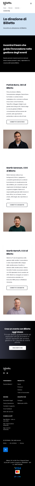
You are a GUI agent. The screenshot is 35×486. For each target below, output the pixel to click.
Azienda (17, 8)
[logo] (7, 368)
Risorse (10, 8)
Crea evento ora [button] (17, 348)
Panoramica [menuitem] (7, 380)
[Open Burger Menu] (31, 3)
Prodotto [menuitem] (21, 380)
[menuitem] (7, 384)
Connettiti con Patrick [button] (17, 122)
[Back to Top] (5, 449)
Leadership (6, 11)
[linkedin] (4, 373)
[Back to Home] (7, 3)
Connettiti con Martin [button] (17, 205)
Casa (4, 8)
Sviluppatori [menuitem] (22, 397)
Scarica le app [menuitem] (7, 416)
